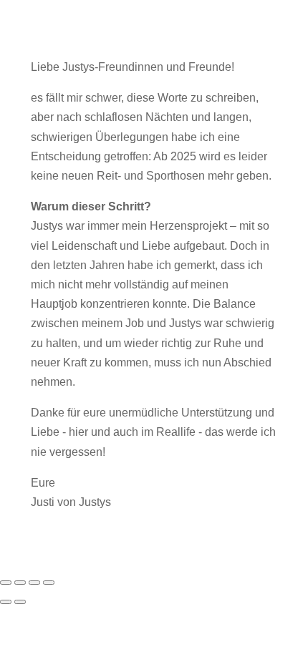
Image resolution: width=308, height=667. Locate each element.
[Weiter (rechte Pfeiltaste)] (20, 602)
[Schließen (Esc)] (48, 582)
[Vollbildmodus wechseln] (20, 582)
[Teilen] (34, 582)
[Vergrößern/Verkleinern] (5, 582)
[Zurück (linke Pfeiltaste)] (5, 602)
